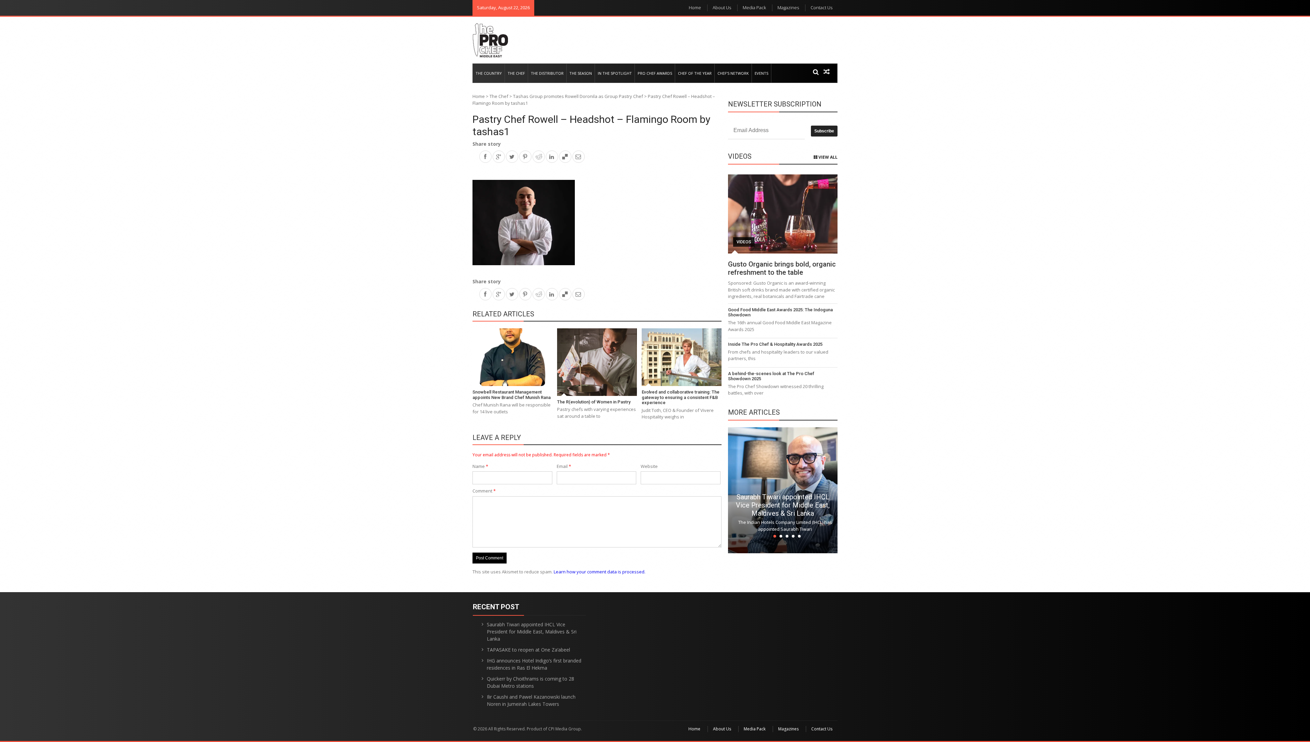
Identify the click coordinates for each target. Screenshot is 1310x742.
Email (564, 466)
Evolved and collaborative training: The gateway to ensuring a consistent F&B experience (680, 397)
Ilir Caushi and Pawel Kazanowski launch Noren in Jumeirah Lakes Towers (531, 700)
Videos (744, 242)
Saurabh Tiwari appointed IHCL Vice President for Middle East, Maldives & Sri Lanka (783, 505)
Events (761, 73)
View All (827, 157)
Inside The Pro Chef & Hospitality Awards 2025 (775, 344)
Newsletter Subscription (774, 104)
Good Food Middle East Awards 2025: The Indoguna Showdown (780, 312)
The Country (489, 73)
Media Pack (754, 7)
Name (480, 466)
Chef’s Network (733, 73)
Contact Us (821, 7)
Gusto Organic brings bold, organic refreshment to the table (782, 268)
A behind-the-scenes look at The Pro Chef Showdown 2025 (771, 376)
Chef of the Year (695, 73)
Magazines (788, 7)
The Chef (516, 73)
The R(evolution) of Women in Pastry (593, 401)
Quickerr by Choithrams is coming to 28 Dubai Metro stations (530, 682)
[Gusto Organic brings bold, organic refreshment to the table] (783, 214)
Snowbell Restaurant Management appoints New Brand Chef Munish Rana (511, 394)
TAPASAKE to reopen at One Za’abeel (528, 649)
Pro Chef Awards (655, 73)
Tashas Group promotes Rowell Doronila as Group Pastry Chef (578, 96)
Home (695, 7)
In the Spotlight (615, 73)
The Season (580, 73)
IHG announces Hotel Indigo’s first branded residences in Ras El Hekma (534, 664)
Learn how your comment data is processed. (599, 572)
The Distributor (547, 73)
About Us (722, 7)
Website (649, 466)
